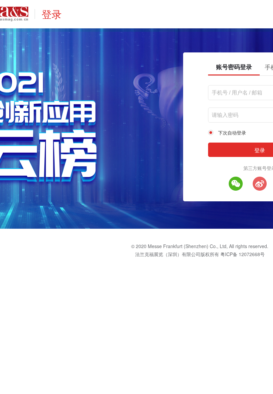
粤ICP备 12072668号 (242, 254)
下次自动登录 (232, 132)
